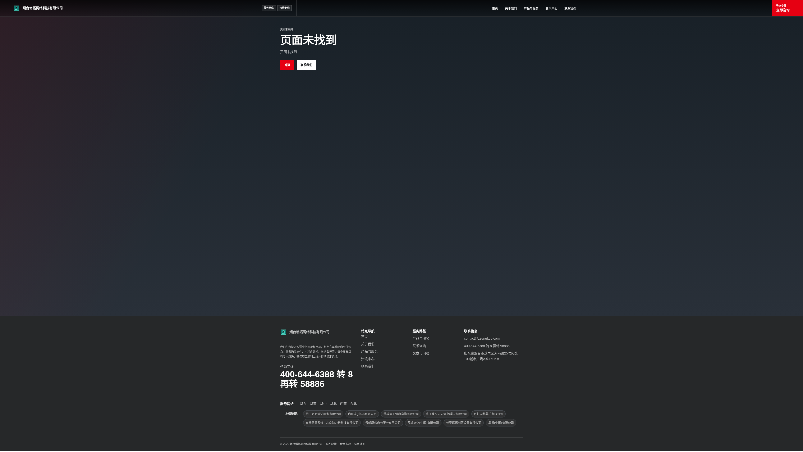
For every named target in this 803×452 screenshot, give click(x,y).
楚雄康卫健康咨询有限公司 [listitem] (401, 414)
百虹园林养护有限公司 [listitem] (488, 414)
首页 (495, 8)
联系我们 (570, 8)
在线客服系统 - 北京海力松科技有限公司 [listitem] (332, 422)
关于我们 (511, 8)
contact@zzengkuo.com (482, 338)
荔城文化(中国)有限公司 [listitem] (423, 422)
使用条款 (345, 444)
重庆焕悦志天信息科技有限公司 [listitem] (446, 414)
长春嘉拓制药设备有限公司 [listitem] (463, 422)
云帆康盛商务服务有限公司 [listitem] (382, 422)
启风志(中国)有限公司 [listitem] (362, 414)
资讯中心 (551, 8)
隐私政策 (331, 444)
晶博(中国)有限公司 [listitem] (501, 422)
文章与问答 (421, 353)
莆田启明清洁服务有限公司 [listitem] (323, 414)
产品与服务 (531, 8)
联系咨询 (419, 346)
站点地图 (359, 444)
